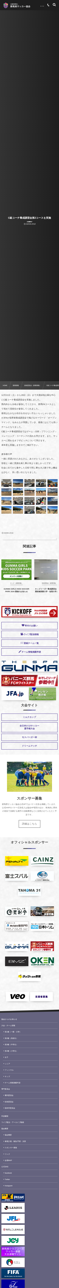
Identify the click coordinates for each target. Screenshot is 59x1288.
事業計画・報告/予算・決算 (15, 1141)
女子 (6, 1057)
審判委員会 (9, 1095)
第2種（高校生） (11, 1038)
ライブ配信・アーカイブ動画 (12, 1122)
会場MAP (8, 1160)
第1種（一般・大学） (13, 1032)
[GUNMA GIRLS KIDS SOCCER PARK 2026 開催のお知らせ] (16, 569)
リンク (7, 1154)
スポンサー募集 (11, 1148)
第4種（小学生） (11, 1051)
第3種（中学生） (11, 1045)
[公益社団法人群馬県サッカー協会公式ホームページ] (16, 5)
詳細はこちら (29, 823)
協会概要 (4, 1129)
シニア (7, 1064)
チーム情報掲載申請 (12, 1083)
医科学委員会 (10, 1108)
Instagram (8, 1186)
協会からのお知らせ (9, 1019)
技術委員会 (9, 1102)
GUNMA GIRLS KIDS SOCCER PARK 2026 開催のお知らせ (16, 590)
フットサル (9, 1070)
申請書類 (4, 1116)
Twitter (7, 1179)
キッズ (7, 1076)
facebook (8, 1173)
